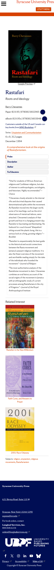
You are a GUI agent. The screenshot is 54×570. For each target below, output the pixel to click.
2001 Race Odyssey (20, 452)
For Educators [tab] (13, 172)
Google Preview (25, 84)
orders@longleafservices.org (14, 532)
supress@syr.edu (9, 516)
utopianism (25, 459)
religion (17, 459)
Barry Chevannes (13, 106)
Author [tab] (10, 167)
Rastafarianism (22, 462)
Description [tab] (12, 162)
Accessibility (21, 561)
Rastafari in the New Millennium (19, 350)
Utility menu (43, 9)
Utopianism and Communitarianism (26, 132)
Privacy (5, 561)
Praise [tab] (10, 156)
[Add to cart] (42, 112)
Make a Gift (38, 561)
